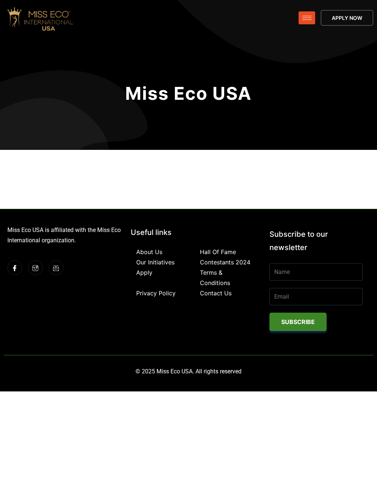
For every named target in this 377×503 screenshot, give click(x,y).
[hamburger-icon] (307, 17)
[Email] (56, 267)
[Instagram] (35, 267)
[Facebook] (14, 267)
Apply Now (347, 18)
